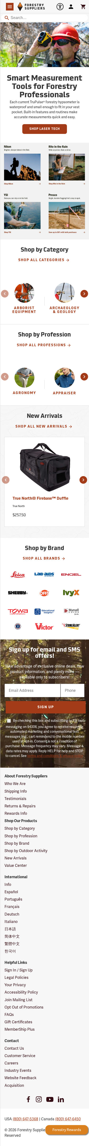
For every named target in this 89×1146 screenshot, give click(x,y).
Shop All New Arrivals (41, 427)
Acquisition (14, 1085)
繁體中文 (12, 943)
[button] (5, 293)
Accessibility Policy (21, 992)
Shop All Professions (41, 345)
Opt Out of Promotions (24, 1007)
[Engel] (71, 574)
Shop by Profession (21, 836)
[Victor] (44, 626)
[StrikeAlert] (71, 626)
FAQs (9, 1014)
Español (11, 891)
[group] (25, 301)
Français (12, 906)
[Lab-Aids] (44, 574)
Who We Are (15, 783)
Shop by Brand (17, 843)
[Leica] (18, 574)
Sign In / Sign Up (19, 970)
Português (13, 899)
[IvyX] (71, 593)
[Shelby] (18, 593)
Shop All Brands (41, 559)
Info (8, 884)
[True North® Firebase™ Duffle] (45, 469)
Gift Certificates (18, 1021)
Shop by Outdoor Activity (26, 850)
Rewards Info (16, 813)
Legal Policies (16, 977)
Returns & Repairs (20, 806)
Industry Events (18, 1070)
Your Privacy (15, 984)
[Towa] (18, 611)
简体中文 (12, 936)
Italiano (11, 921)
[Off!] (44, 593)
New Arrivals (16, 858)
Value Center (16, 865)
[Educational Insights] (44, 611)
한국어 (10, 951)
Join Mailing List (19, 999)
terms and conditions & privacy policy (55, 756)
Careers (11, 1063)
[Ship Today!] (22, 165)
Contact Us (14, 1048)
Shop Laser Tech (44, 129)
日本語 (10, 929)
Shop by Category (20, 828)
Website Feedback (21, 1077)
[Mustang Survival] (18, 626)
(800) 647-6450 (68, 1119)
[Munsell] (71, 611)
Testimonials (15, 798)
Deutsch (12, 914)
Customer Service (20, 1055)
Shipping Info (16, 791)
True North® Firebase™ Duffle (40, 499)
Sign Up (45, 707)
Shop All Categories (41, 260)
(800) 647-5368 (25, 1119)
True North (19, 506)
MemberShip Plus (20, 1029)
